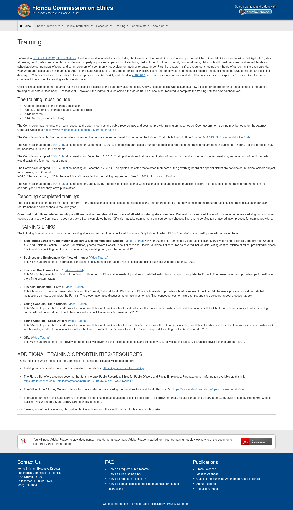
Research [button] (102, 26)
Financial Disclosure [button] (48, 26)
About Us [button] (159, 26)
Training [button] (120, 26)
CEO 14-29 (58, 168)
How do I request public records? (129, 469)
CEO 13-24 (58, 156)
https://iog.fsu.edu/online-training (123, 368)
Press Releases (206, 469)
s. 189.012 (138, 75)
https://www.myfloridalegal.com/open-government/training (80, 130)
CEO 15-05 (58, 184)
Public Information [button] (78, 26)
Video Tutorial (134, 241)
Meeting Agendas (207, 474)
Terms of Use (138, 504)
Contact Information (115, 504)
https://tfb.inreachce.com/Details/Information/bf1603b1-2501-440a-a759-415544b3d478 (79, 381)
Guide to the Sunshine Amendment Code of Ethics (228, 479)
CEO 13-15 (58, 145)
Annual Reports (206, 484)
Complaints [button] (139, 26)
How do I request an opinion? (127, 479)
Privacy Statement (178, 504)
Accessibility (157, 504)
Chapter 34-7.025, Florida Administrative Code (221, 137)
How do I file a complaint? (125, 474)
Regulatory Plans (207, 489)
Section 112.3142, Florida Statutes (54, 58)
